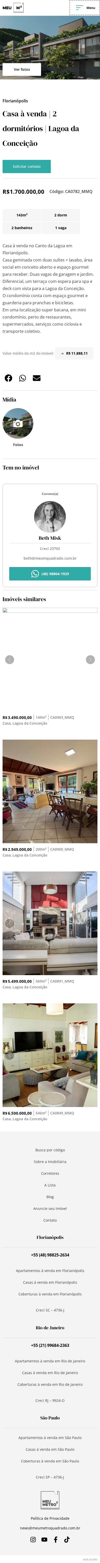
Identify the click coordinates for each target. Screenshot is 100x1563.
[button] (8, 378)
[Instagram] (33, 1540)
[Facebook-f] (56, 1540)
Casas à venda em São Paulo (50, 1449)
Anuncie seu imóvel (50, 1208)
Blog (50, 1196)
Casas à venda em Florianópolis (50, 1282)
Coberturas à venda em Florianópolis (50, 1294)
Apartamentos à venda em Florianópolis (50, 1270)
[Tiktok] (67, 1540)
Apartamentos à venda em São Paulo (50, 1437)
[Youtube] (44, 1540)
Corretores (50, 1173)
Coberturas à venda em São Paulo (50, 1461)
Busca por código (50, 1149)
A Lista (50, 1185)
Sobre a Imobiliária (50, 1161)
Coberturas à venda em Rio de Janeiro (50, 1384)
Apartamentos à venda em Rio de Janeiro (50, 1361)
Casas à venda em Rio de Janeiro (50, 1372)
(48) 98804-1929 (55, 573)
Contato (50, 1220)
